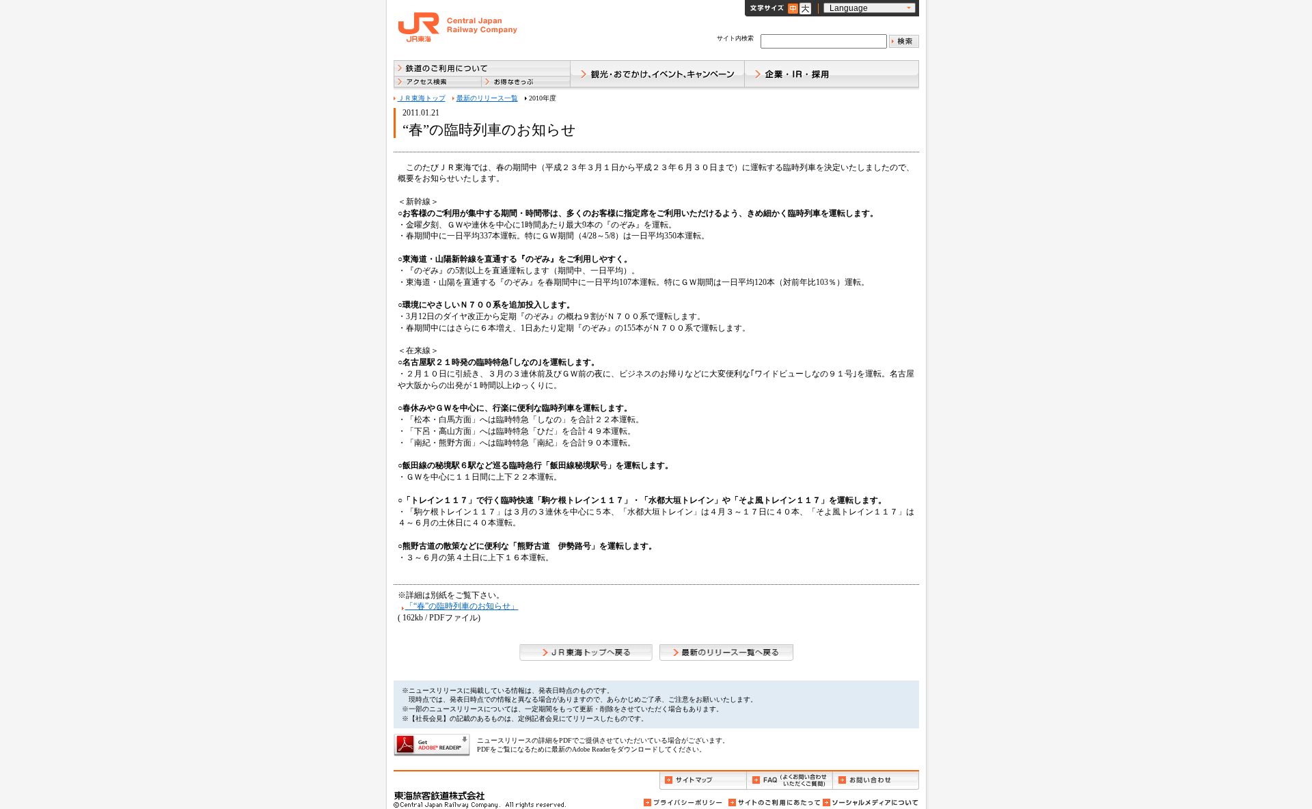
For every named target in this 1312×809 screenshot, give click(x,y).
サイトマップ (702, 780)
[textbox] (824, 41)
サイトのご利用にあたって (773, 802)
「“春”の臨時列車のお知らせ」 (462, 606)
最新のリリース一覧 (487, 98)
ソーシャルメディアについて (870, 802)
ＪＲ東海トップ (422, 98)
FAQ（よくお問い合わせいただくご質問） (789, 780)
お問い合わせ (876, 780)
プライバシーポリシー (684, 802)
